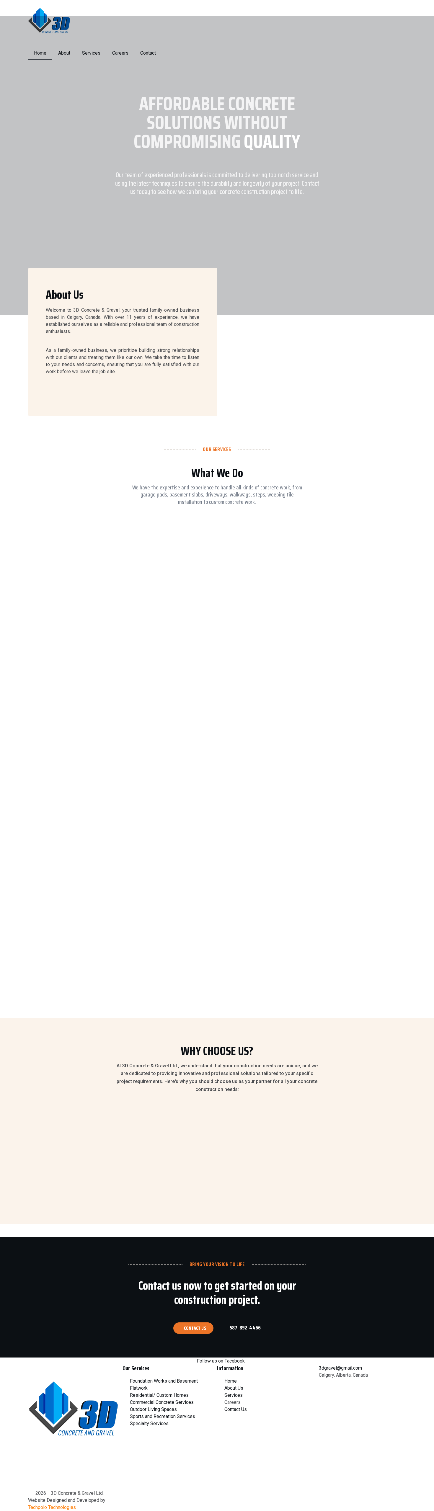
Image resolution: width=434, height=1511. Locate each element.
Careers (120, 53)
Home (40, 53)
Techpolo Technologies (52, 1507)
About (64, 53)
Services (91, 53)
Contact (148, 53)
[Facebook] (35, 1474)
